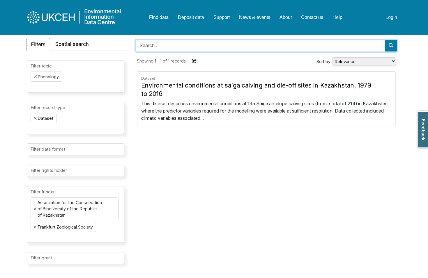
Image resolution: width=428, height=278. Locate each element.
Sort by (323, 61)
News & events (254, 17)
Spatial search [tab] (72, 44)
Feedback (423, 129)
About (286, 17)
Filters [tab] (38, 44)
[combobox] (75, 76)
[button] (194, 61)
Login (391, 17)
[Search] (391, 45)
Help (337, 17)
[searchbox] (32, 86)
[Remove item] (35, 76)
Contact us (312, 17)
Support (221, 17)
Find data (159, 17)
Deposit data (191, 17)
